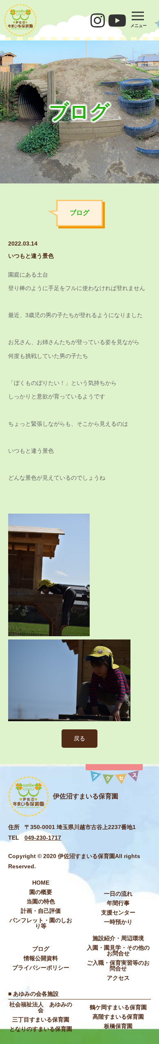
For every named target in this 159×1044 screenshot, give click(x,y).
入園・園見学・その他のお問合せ (118, 950)
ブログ (40, 949)
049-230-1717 (42, 837)
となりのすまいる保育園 (40, 1029)
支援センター (118, 912)
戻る (79, 738)
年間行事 (118, 903)
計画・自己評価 (41, 911)
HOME (40, 882)
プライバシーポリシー (40, 967)
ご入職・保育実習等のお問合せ (118, 965)
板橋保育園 (118, 1026)
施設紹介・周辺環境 (118, 938)
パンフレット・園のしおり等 (40, 923)
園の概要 (40, 892)
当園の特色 (40, 901)
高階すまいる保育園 (118, 1016)
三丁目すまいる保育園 (40, 1019)
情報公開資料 (41, 958)
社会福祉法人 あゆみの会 (40, 1007)
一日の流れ (118, 893)
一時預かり (118, 922)
